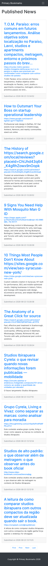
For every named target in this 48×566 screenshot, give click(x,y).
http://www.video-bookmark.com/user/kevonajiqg (17, 473)
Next (27, 548)
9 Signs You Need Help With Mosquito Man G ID (23, 209)
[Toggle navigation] (43, 3)
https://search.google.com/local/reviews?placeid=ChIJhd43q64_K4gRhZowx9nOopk (22, 171)
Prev (21, 548)
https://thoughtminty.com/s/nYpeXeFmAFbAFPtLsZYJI (23, 425)
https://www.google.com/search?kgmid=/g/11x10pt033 (18, 119)
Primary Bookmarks (12, 3)
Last (34, 548)
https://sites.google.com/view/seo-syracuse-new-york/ (23, 277)
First (14, 548)
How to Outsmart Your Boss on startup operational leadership (23, 110)
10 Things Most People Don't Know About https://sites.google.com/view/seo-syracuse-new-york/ (23, 264)
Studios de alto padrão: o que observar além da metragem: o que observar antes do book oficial (24, 459)
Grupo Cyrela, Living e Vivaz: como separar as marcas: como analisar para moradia (23, 413)
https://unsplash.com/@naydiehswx (19, 525)
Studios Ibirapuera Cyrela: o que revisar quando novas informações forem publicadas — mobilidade (21, 366)
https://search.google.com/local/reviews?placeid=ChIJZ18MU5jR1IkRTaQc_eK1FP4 (22, 321)
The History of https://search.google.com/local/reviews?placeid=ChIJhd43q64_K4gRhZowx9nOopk (24, 157)
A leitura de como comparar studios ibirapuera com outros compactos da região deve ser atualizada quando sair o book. (22, 510)
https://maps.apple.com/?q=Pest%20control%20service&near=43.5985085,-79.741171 (23, 219)
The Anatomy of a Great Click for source (22, 313)
